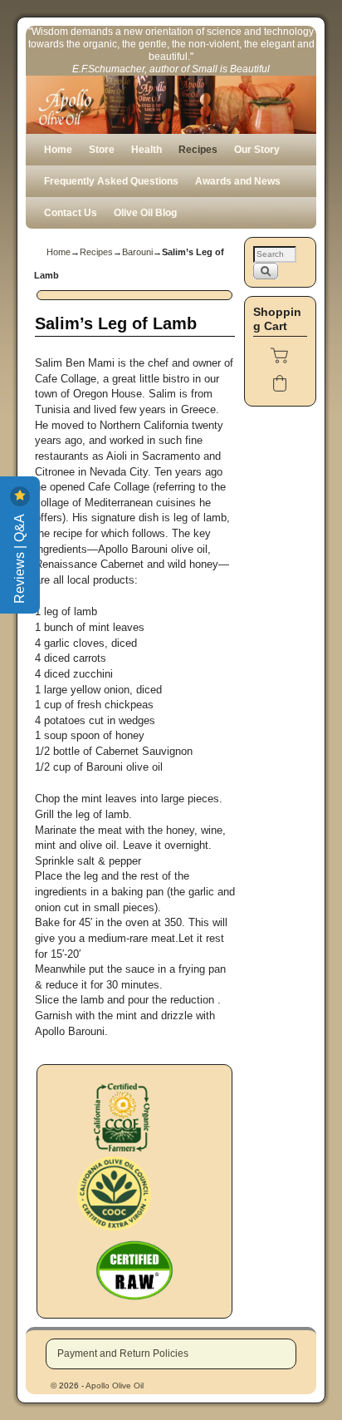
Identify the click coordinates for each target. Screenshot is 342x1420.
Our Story (257, 149)
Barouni (137, 252)
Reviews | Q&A (19, 557)
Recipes (197, 149)
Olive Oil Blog (145, 213)
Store (102, 149)
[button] (280, 355)
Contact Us (70, 213)
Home (58, 149)
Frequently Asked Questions (111, 181)
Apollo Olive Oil (115, 1385)
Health (146, 149)
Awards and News (238, 181)
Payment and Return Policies (122, 1353)
